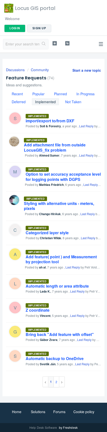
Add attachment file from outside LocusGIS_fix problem (55, 147)
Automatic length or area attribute (57, 286)
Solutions (38, 411)
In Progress (85, 93)
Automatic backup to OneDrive (55, 358)
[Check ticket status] (67, 43)
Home (16, 411)
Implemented (45, 101)
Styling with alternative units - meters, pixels (59, 205)
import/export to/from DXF (50, 121)
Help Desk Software (43, 427)
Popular (38, 93)
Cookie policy (83, 411)
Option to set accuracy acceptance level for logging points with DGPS (63, 176)
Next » (62, 381)
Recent (17, 93)
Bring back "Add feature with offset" (60, 334)
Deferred (19, 101)
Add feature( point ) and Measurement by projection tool (61, 259)
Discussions (15, 69)
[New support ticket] (54, 43)
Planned (60, 93)
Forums (59, 411)
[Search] (43, 44)
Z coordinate (38, 310)
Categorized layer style (47, 232)
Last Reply (86, 126)
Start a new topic (86, 70)
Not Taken (73, 101)
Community (40, 69)
